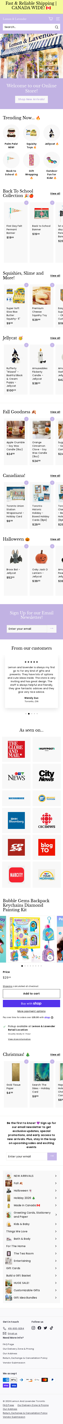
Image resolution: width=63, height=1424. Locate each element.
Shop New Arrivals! (31, 99)
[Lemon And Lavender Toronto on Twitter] (45, 1328)
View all (55, 193)
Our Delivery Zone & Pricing (18, 1348)
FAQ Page (8, 1344)
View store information (19, 1039)
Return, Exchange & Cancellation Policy (25, 1358)
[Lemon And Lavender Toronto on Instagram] (33, 1328)
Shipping (7, 986)
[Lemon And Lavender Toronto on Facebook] (39, 1328)
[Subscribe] (51, 629)
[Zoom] (50, 958)
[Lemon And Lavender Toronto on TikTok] (51, 1328)
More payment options (31, 1011)
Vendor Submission (14, 1362)
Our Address (10, 1353)
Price (6, 972)
